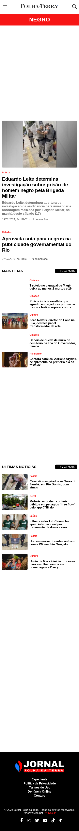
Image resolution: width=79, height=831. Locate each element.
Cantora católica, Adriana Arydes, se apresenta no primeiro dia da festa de (53, 362)
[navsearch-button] (73, 7)
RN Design (50, 812)
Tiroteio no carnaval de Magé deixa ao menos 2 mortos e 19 (51, 287)
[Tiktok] (51, 820)
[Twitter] (35, 820)
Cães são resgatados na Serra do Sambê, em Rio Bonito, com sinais (53, 484)
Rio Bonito (36, 353)
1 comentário (40, 219)
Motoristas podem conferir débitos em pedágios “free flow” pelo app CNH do (52, 504)
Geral (33, 496)
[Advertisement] (39, 73)
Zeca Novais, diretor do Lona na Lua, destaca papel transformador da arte (52, 323)
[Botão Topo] (59, 820)
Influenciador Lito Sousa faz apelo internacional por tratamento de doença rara (49, 524)
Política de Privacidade (39, 783)
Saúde (33, 516)
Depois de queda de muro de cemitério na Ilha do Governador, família (53, 343)
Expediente (39, 779)
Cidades (7, 232)
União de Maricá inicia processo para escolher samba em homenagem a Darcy (52, 564)
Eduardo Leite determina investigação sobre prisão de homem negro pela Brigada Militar (35, 187)
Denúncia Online (39, 791)
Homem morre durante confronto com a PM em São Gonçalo (53, 542)
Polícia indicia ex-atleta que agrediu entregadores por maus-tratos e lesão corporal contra (52, 304)
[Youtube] (44, 820)
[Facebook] (20, 820)
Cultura (34, 315)
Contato (39, 795)
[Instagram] (28, 820)
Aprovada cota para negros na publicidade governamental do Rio (37, 244)
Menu (5, 7)
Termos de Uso (39, 787)
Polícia (6, 172)
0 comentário (40, 258)
